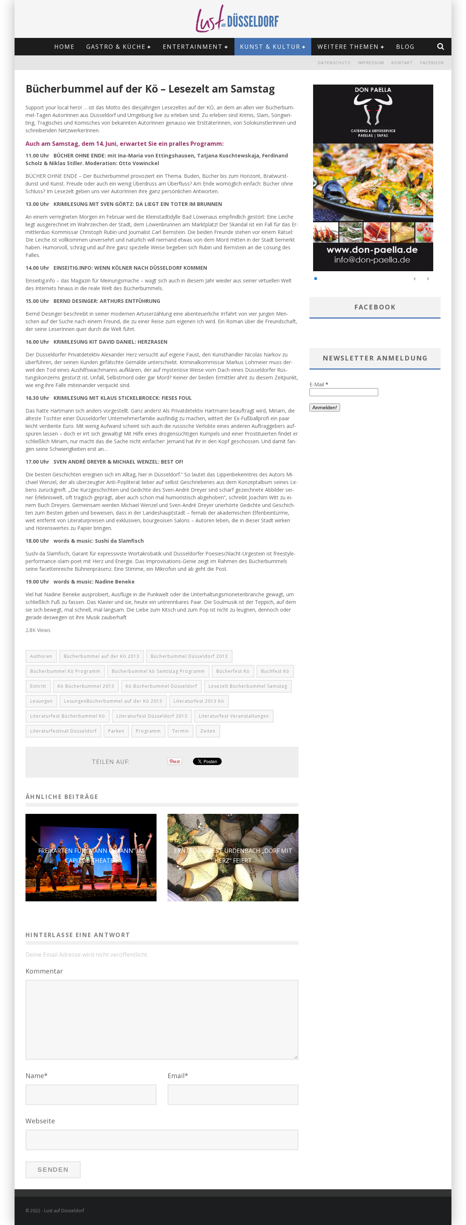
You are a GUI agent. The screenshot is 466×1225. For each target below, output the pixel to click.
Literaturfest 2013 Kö (199, 701)
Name (36, 1075)
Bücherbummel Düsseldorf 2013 (189, 656)
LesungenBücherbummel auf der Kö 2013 (113, 701)
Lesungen (41, 701)
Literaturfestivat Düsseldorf (63, 731)
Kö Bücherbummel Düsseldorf (161, 686)
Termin (180, 731)
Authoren (41, 656)
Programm (148, 731)
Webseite (40, 1120)
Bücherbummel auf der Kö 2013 (101, 656)
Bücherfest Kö (233, 671)
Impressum (371, 62)
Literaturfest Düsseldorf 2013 (151, 716)
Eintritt (38, 686)
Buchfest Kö (275, 671)
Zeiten (208, 731)
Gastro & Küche (116, 47)
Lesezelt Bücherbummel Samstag (248, 686)
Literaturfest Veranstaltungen (234, 716)
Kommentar (44, 971)
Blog (405, 47)
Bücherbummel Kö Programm (65, 671)
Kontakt (402, 62)
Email (177, 1075)
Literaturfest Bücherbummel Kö (67, 716)
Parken (116, 731)
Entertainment (193, 47)
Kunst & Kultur (270, 47)
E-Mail (318, 384)
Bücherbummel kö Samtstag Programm (158, 671)
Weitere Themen (348, 47)
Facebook (432, 62)
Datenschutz (334, 62)
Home (64, 47)
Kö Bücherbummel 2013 (86, 686)
